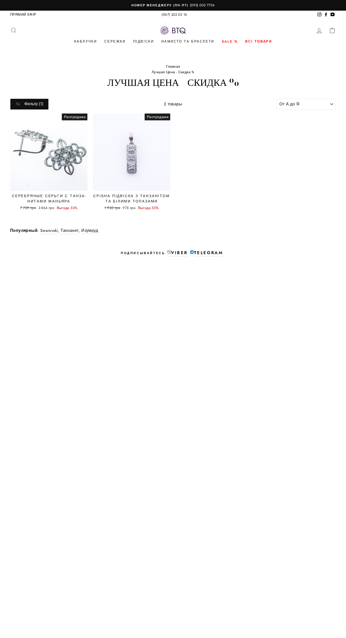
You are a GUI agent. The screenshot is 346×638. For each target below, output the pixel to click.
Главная (173, 66)
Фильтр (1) (33, 104)
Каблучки (85, 41)
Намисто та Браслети (187, 41)
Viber (179, 253)
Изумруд (89, 230)
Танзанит (70, 230)
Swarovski (49, 230)
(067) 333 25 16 (174, 14)
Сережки (114, 41)
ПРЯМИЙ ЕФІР (23, 14)
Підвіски (143, 41)
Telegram (208, 253)
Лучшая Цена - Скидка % (173, 71)
